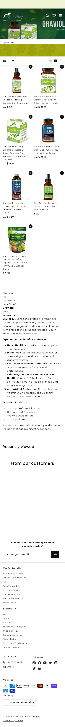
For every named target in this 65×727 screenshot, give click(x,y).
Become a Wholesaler (13, 573)
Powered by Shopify (13, 720)
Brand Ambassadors (13, 598)
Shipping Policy (10, 631)
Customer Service (11, 590)
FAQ (4, 582)
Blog (5, 614)
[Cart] (53, 15)
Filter (10, 60)
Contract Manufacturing (14, 577)
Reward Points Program (14, 626)
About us (7, 622)
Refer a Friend (9, 602)
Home (36, 716)
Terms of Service (11, 647)
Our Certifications (11, 594)
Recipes (7, 618)
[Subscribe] (55, 554)
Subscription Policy (12, 635)
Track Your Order (11, 586)
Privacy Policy (9, 639)
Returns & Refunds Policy (15, 643)
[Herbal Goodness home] (13, 15)
